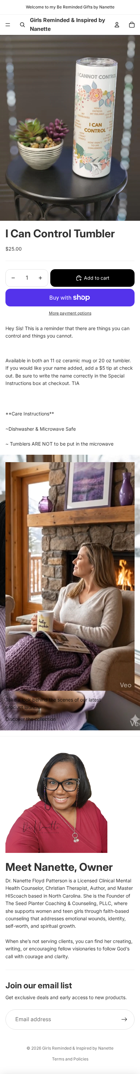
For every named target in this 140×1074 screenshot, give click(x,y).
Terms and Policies (70, 1058)
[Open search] (22, 24)
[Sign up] (124, 1019)
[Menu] (8, 25)
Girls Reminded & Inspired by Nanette (77, 1048)
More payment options (70, 313)
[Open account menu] (116, 24)
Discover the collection (30, 719)
